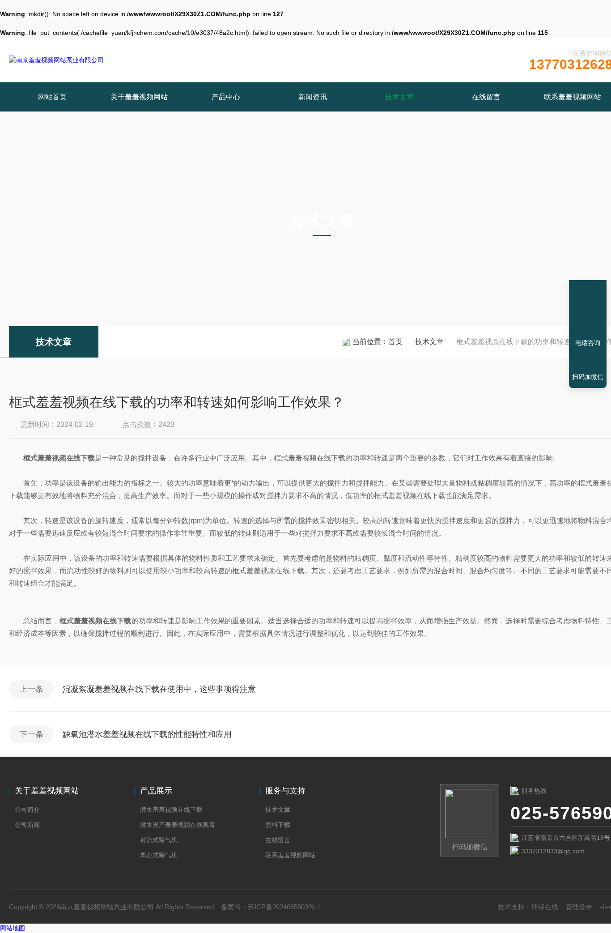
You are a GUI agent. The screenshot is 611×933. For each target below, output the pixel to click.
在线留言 (486, 97)
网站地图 (12, 928)
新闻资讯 (312, 97)
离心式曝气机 (159, 855)
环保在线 (544, 907)
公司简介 (27, 809)
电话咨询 (587, 342)
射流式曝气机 (159, 840)
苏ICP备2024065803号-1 (284, 907)
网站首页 (52, 97)
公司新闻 (27, 824)
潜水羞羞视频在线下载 (171, 809)
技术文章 (399, 97)
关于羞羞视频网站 (139, 97)
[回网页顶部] (588, 310)
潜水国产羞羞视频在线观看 (177, 824)
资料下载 (277, 824)
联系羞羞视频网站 (290, 855)
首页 (395, 341)
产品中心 (226, 97)
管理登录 (578, 907)
